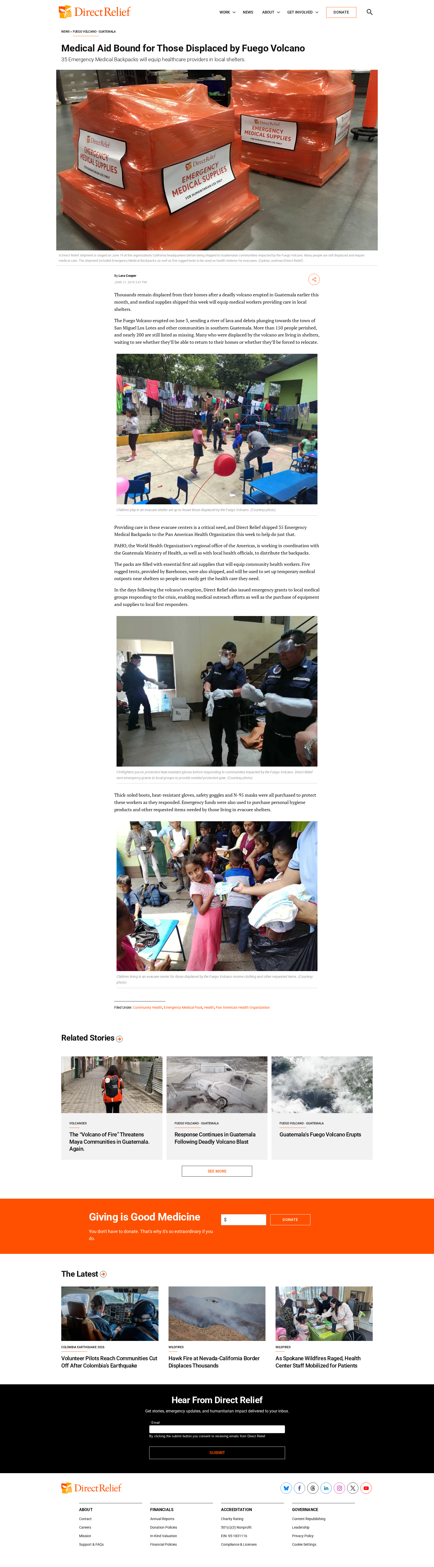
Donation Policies (163, 1527)
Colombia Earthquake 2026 (82, 1347)
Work (225, 12)
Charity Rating (232, 1519)
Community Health (147, 1007)
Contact (85, 1519)
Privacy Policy (303, 1536)
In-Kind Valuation (163, 1536)
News (248, 12)
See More (217, 1171)
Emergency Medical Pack (183, 1007)
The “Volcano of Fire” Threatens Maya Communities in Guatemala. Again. (109, 1141)
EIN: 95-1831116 (234, 1536)
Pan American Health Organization (243, 1007)
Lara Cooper (127, 276)
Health (209, 1007)
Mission (85, 1536)
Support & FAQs (91, 1544)
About (268, 12)
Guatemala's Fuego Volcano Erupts (320, 1134)
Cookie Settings (304, 1544)
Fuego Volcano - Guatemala (94, 31)
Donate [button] (341, 12)
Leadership (300, 1527)
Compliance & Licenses (239, 1544)
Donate (290, 1219)
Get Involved (300, 12)
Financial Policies (163, 1544)
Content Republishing (308, 1519)
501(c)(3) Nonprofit (236, 1527)
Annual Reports (162, 1519)
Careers (85, 1527)
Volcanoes (78, 1123)
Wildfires (176, 1347)
